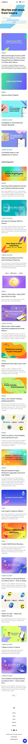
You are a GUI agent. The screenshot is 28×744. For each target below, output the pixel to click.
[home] (4, 2)
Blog (14, 719)
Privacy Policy (14, 736)
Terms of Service (14, 739)
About (14, 713)
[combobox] (23, 2)
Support (14, 722)
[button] (17, 2)
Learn (14, 716)
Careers (14, 725)
